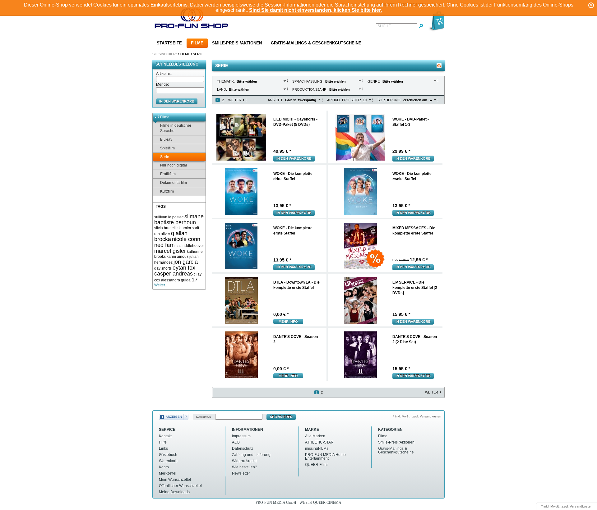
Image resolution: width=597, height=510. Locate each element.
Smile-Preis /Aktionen (237, 43)
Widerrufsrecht (244, 461)
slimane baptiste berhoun (179, 219)
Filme (197, 43)
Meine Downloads (174, 492)
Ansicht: (275, 100)
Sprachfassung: (308, 81)
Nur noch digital (173, 165)
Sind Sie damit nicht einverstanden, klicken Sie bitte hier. (315, 10)
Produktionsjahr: (310, 89)
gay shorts (163, 268)
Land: (222, 89)
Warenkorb (168, 461)
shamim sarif (188, 228)
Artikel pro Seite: (344, 100)
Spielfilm (167, 148)
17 (195, 279)
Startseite (169, 43)
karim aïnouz (177, 256)
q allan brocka (170, 236)
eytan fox (184, 268)
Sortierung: (389, 100)
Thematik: (226, 81)
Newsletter (203, 417)
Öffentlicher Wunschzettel (180, 486)
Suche (384, 26)
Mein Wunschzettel (175, 479)
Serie (198, 54)
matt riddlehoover (189, 246)
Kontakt (165, 436)
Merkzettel (167, 473)
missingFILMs (316, 448)
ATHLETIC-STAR (319, 442)
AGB (236, 442)
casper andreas (173, 274)
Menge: (162, 84)
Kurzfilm (167, 191)
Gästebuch (168, 455)
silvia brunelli (165, 228)
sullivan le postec (168, 217)
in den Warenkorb (176, 101)
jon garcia (186, 262)
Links (163, 448)
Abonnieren (281, 417)
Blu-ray (166, 139)
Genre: (375, 81)
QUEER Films (316, 464)
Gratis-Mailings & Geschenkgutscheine (316, 43)
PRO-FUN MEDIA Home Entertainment (325, 457)
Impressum (241, 436)
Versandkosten (581, 506)
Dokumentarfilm (173, 182)
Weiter (234, 100)
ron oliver (162, 234)
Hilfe (163, 442)
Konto (164, 467)
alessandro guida (176, 280)
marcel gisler (170, 251)
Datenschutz (242, 448)
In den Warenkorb (294, 158)
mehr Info (288, 321)
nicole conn (186, 239)
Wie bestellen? (244, 467)
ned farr (164, 245)
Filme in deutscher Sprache (175, 128)
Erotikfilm (168, 174)
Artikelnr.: (164, 73)
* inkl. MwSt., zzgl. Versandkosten (417, 416)
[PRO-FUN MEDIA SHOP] (191, 20)
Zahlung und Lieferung (251, 455)
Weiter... (161, 285)
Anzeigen (174, 416)
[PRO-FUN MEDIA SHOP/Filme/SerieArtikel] (439, 65)
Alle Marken (315, 436)
